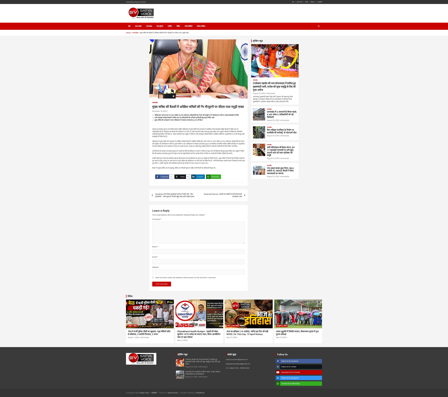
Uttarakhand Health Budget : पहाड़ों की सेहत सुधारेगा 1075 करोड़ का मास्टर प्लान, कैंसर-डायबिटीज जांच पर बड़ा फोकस (198, 334)
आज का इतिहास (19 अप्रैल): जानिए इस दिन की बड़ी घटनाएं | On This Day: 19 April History (247, 333)
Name (155, 247)
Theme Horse (172, 393)
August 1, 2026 (133, 337)
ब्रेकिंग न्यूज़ (258, 41)
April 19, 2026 (232, 337)
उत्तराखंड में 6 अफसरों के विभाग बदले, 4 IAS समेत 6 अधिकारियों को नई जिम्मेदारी (282, 114)
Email (155, 257)
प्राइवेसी (319, 2)
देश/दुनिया (160, 26)
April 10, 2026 (281, 337)
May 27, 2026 (182, 340)
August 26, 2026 (259, 93)
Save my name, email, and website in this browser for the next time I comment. (185, 278)
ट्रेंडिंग (170, 26)
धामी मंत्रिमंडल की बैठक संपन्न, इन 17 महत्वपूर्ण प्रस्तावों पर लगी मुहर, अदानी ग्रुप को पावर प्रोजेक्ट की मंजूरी (280, 151)
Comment (156, 219)
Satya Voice (144, 393)
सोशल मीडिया (201, 26)
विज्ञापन (313, 2)
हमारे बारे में (300, 2)
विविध (178, 26)
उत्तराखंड (149, 26)
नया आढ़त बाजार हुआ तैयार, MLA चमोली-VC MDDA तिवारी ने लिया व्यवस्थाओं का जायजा (280, 171)
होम (293, 2)
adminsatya (270, 93)
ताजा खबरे (138, 26)
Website (155, 267)
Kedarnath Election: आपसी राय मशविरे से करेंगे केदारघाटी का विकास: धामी (223, 195)
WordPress (200, 393)
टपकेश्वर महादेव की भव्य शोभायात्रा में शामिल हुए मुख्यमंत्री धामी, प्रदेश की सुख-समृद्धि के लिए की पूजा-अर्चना (274, 86)
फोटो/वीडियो (188, 26)
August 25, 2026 (273, 136)
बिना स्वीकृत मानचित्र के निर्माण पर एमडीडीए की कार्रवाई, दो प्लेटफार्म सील (281, 131)
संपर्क (306, 2)
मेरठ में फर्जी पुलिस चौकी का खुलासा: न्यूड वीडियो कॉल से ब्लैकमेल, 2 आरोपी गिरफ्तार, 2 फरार (149, 333)
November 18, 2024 (159, 111)
